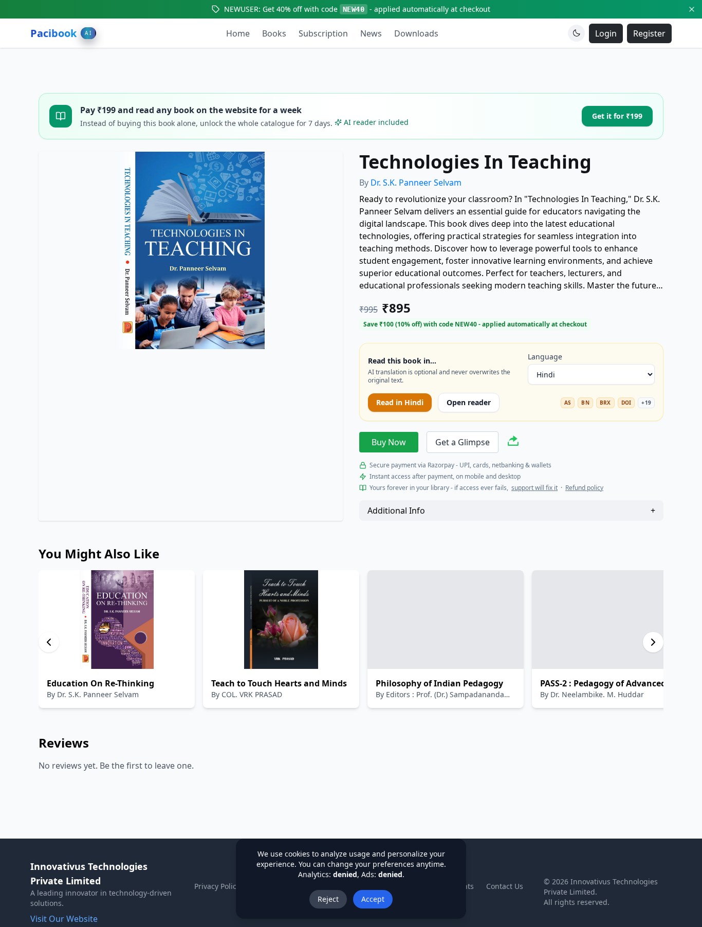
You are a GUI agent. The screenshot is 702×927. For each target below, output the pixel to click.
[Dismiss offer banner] (692, 9)
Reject (328, 899)
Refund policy (584, 488)
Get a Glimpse (462, 442)
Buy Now (389, 442)
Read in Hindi (399, 402)
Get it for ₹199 (617, 116)
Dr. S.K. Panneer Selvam (416, 182)
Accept (372, 899)
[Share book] (513, 442)
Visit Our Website (64, 918)
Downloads (416, 33)
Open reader (469, 402)
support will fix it (534, 488)
